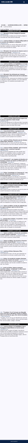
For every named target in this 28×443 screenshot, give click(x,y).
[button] (25, 1)
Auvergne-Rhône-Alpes (15, 25)
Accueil (3, 25)
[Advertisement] (14, 14)
